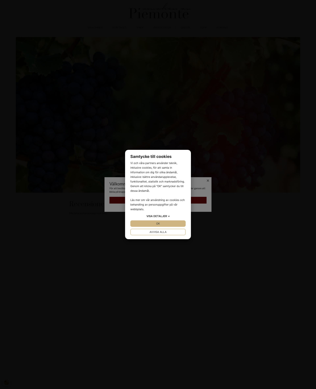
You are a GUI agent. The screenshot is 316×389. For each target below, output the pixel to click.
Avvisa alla (158, 232)
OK (158, 223)
